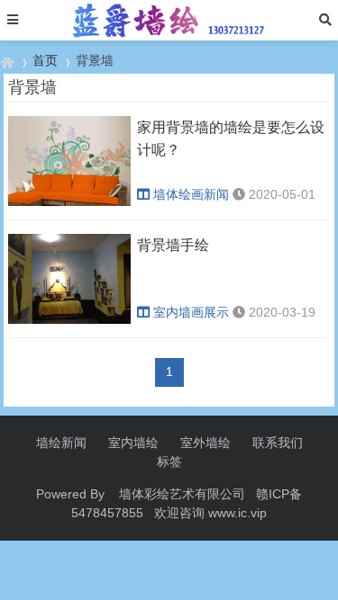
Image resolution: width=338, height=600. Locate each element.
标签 (169, 461)
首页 (45, 60)
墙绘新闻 (61, 442)
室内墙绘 (133, 442)
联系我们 (277, 442)
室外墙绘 (205, 442)
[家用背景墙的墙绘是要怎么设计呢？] (69, 201)
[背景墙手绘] (69, 319)
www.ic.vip (237, 513)
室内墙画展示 (191, 312)
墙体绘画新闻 (191, 194)
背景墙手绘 (173, 245)
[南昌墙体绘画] (7, 60)
